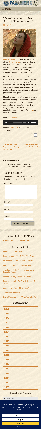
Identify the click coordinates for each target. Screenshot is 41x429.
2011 (6, 378)
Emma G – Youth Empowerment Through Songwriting (11, 147)
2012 (6, 373)
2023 (6, 322)
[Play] (6, 122)
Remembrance (14, 62)
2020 (6, 336)
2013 (6, 368)
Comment (8, 183)
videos (31, 110)
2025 (6, 313)
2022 (6, 327)
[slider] (34, 122)
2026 (6, 309)
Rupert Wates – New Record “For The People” (29, 147)
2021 (6, 332)
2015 (6, 359)
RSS (27, 241)
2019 (6, 341)
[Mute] (29, 122)
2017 (6, 350)
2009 (6, 387)
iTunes (6, 241)
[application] (20, 122)
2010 (6, 382)
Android (21, 241)
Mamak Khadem (9, 59)
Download (14, 128)
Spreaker (13, 241)
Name (7, 202)
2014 (6, 364)
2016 (6, 355)
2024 (6, 318)
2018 (6, 345)
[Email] (35, 135)
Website (7, 216)
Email (7, 209)
